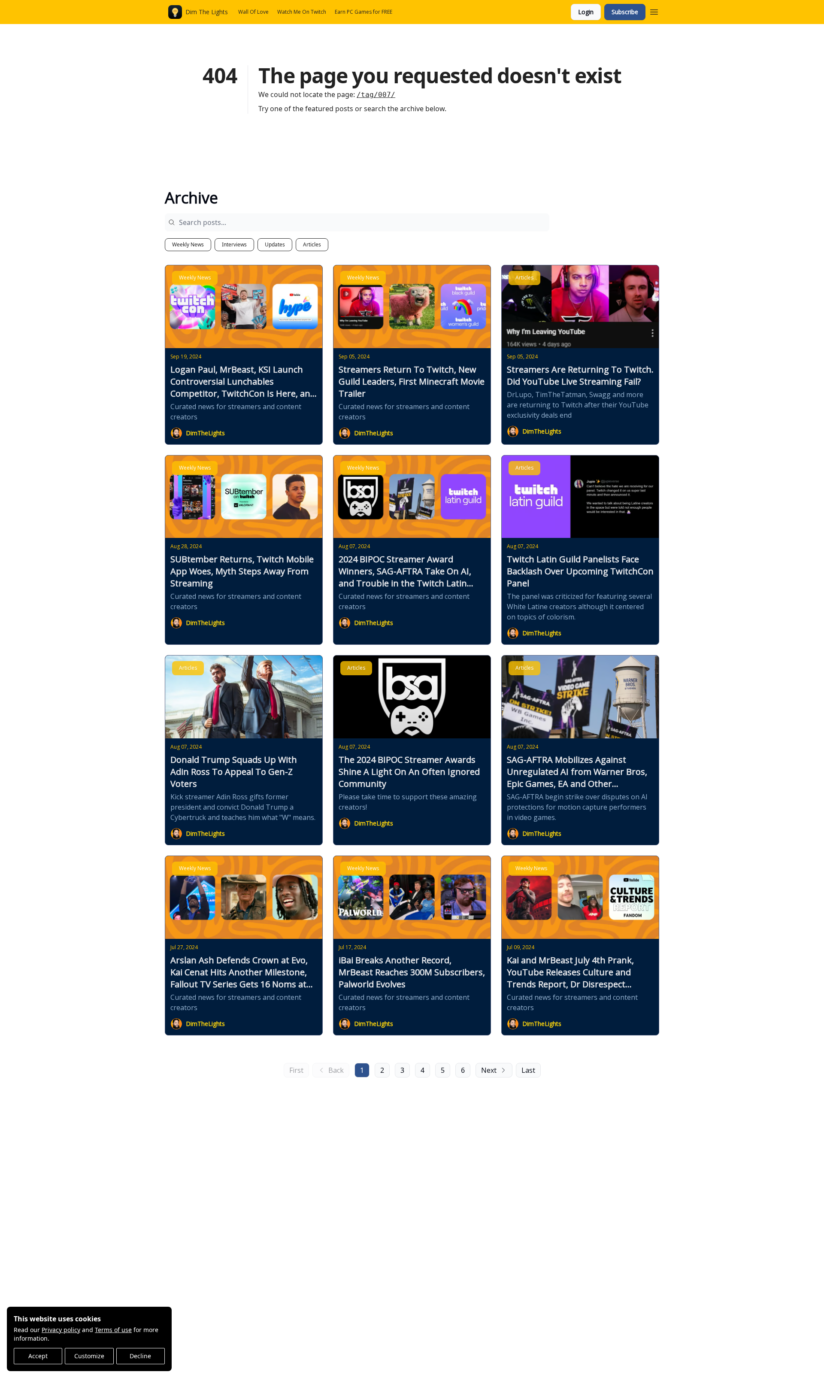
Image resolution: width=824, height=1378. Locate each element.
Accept (38, 1356)
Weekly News (188, 244)
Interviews (234, 244)
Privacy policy (61, 1330)
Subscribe (625, 12)
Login (586, 12)
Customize (89, 1356)
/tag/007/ (376, 95)
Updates (275, 244)
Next (489, 1070)
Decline (140, 1356)
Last (528, 1070)
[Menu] (654, 10)
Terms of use (113, 1330)
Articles (312, 244)
